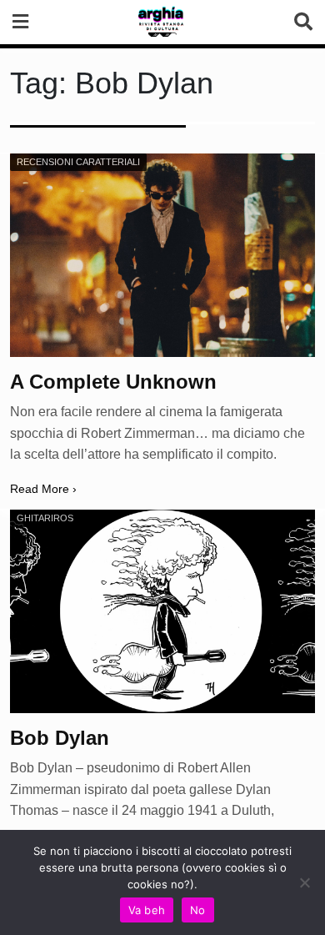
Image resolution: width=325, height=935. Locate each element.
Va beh (147, 910)
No (198, 910)
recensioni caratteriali (78, 162)
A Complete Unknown (113, 381)
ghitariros (45, 518)
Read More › (43, 488)
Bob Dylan (59, 737)
